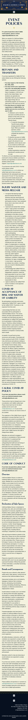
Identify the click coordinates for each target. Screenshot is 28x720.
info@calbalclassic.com (8, 408)
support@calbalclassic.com (18, 131)
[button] (14, 12)
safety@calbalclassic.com (9, 170)
